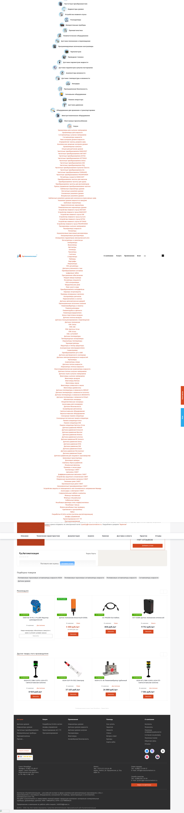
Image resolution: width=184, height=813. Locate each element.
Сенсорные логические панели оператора (72, 418)
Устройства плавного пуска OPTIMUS (72, 221)
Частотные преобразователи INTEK (72, 156)
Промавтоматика (23, 736)
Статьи (108, 733)
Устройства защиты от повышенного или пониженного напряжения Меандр (72, 488)
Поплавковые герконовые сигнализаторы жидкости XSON (40, 578)
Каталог (20, 719)
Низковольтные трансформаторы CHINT (72, 486)
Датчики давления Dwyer (72, 453)
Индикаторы (72, 264)
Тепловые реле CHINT (72, 481)
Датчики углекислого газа (72, 268)
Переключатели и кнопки (72, 299)
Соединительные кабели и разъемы (72, 493)
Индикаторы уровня (24, 727)
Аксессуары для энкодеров (72, 404)
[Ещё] (144, 256)
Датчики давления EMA (72, 444)
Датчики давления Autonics (72, 437)
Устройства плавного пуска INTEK (72, 219)
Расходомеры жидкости (72, 228)
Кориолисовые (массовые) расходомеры (72, 233)
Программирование (30, 544)
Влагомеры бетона (72, 381)
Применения (73, 719)
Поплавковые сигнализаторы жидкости (122, 578)
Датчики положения (72, 322)
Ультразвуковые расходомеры (72, 236)
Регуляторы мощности (72, 280)
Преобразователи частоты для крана (72, 182)
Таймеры (72, 259)
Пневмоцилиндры (72, 308)
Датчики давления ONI (72, 446)
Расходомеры (73, 733)
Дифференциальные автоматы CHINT (72, 474)
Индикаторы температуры (72, 341)
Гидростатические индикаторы (72, 205)
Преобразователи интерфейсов (72, 289)
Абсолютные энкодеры (72, 399)
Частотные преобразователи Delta (72, 161)
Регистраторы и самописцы (72, 240)
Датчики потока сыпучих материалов (72, 371)
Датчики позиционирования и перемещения (72, 320)
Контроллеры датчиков (72, 296)
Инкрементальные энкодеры (72, 402)
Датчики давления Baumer (72, 432)
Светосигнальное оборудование (72, 411)
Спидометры (72, 257)
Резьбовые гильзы (31, 528)
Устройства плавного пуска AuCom (72, 217)
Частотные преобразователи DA (72, 170)
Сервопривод (72, 350)
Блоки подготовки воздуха (72, 315)
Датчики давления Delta (72, 442)
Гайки (72, 512)
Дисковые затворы (72, 460)
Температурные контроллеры (72, 339)
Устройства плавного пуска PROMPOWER (72, 224)
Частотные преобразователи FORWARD (72, 172)
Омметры (72, 250)
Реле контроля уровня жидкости (72, 140)
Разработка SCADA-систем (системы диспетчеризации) (72, 514)
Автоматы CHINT (72, 472)
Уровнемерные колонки (72, 147)
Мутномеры (72, 360)
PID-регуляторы (72, 266)
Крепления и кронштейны (31, 533)
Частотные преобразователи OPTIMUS (72, 158)
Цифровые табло (72, 273)
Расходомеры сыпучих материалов (72, 226)
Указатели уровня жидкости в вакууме (72, 200)
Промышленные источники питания (72, 303)
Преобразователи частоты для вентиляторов (72, 184)
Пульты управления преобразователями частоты (72, 186)
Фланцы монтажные (72, 495)
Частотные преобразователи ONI (72, 163)
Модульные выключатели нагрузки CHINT (72, 479)
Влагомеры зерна (72, 383)
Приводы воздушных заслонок (72, 294)
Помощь (109, 719)
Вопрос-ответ (111, 736)
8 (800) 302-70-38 (141, 778)
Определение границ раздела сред (72, 142)
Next (165, 592)
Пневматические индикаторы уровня (72, 207)
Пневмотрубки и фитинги (72, 310)
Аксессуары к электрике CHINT (72, 491)
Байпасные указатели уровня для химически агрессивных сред (72, 198)
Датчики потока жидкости (72, 364)
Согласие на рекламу (153, 735)
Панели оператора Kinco (72, 421)
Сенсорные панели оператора (72, 416)
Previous (162, 592)
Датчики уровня (24, 581)
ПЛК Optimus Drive (72, 329)
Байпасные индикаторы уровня (72, 189)
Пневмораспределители (72, 313)
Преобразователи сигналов (72, 271)
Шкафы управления (30, 540)
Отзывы (147, 744)
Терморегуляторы (72, 343)
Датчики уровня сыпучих (77, 730)
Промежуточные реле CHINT (72, 484)
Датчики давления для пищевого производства (72, 456)
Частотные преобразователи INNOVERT (72, 151)
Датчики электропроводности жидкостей (72, 357)
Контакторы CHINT (72, 470)
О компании (149, 719)
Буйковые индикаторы (72, 203)
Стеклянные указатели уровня (72, 193)
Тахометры (72, 252)
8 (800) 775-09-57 (141, 768)
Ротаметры (72, 231)
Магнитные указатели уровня (72, 191)
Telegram (157, 751)
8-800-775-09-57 (32, 768)
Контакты (148, 724)
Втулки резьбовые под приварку (30, 530)
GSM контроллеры (72, 282)
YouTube (152, 757)
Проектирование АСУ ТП (30, 542)
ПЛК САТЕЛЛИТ (72, 334)
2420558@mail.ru (62, 804)
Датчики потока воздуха (72, 317)
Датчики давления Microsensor (72, 451)
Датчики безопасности (72, 406)
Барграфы (72, 261)
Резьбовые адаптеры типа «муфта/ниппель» (30, 526)
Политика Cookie (151, 738)
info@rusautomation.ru (146, 770)
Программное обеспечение (72, 275)
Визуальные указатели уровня (72, 196)
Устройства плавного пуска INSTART (72, 210)
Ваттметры (72, 247)
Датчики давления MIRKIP (72, 428)
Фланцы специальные (72, 498)
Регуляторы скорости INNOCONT (72, 177)
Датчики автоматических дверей (72, 301)
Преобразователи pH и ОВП (72, 353)
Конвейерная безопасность (78, 739)
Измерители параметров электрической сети (72, 238)
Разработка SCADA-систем (52, 724)
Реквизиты (149, 727)
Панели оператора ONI (72, 423)
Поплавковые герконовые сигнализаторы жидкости (84, 578)
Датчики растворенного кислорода (72, 355)
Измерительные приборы (26, 733)
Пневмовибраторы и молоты (72, 306)
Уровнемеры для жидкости (72, 132)
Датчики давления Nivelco (72, 435)
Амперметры (72, 243)
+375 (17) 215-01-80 (104, 768)
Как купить (110, 724)
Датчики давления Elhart (72, 449)
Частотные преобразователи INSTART (72, 154)
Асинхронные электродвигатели (72, 348)
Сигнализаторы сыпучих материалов (72, 135)
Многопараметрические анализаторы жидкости (72, 369)
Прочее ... (20, 739)
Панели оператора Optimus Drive (72, 425)
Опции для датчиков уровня (72, 149)
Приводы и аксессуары (72, 467)
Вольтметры (72, 245)
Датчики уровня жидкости (78, 727)
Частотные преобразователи (27, 730)
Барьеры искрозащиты (72, 292)
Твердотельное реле (72, 285)
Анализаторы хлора (72, 362)
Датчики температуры (72, 336)
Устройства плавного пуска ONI (72, 214)
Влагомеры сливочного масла (72, 385)
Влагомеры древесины (72, 388)
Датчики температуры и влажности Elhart (72, 397)
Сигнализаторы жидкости (72, 137)
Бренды (109, 739)
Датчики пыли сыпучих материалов (72, 374)
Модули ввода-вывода (72, 278)
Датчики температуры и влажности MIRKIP (72, 390)
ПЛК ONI (72, 327)
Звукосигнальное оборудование (72, 413)
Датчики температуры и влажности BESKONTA (72, 395)
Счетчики (72, 254)
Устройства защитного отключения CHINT (72, 477)
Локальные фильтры (72, 465)
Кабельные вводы (31, 523)
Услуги (44, 719)
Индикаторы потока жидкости (72, 367)
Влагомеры (72, 736)
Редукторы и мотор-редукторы (72, 346)
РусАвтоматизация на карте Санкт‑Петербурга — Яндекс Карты (92, 708)
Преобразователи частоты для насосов (72, 179)
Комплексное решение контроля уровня (72, 144)
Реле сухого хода (72, 287)
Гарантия (109, 727)
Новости (109, 730)
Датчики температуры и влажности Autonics (72, 392)
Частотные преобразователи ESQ (72, 165)
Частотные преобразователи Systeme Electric (72, 168)
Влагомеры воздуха (72, 378)
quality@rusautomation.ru (147, 780)
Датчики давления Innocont (72, 430)
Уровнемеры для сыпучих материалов (72, 130)
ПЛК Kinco (72, 332)
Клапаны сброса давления (72, 463)
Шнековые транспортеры (72, 458)
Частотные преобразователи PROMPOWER (72, 175)
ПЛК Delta (72, 324)
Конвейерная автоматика (72, 409)
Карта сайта (110, 742)
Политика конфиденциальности (153, 731)
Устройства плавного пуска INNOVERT (72, 212)
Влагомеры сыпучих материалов (72, 376)
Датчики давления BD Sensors (72, 439)
